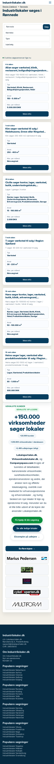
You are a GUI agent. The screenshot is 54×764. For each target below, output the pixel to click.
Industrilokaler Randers (13, 689)
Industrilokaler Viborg (12, 727)
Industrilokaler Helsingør (13, 715)
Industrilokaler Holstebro (13, 734)
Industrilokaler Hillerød (12, 748)
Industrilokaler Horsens (13, 694)
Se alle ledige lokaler (27, 528)
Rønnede (24, 7)
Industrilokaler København (14, 670)
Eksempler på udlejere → (27, 537)
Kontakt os (7, 660)
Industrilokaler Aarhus (12, 672)
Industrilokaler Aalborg (13, 677)
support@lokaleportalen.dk (14, 644)
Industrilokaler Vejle (11, 696)
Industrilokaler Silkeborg (13, 710)
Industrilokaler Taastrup (13, 736)
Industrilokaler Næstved (13, 717)
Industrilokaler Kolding (12, 691)
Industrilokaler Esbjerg (12, 679)
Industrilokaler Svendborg (14, 755)
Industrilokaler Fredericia (13, 729)
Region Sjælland (10, 7)
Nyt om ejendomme (11, 658)
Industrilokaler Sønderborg (14, 753)
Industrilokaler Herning (13, 708)
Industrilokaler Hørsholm (13, 713)
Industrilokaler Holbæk (12, 751)
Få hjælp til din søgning (27, 520)
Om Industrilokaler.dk (12, 656)
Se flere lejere (27, 548)
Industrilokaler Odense (12, 675)
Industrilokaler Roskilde (13, 698)
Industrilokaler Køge (11, 732)
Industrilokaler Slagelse (13, 746)
